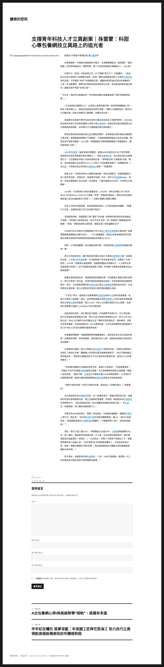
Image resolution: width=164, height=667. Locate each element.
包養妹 (98, 349)
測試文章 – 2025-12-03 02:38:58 (33, 656)
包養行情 (90, 417)
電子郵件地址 (38, 553)
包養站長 (128, 77)
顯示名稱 (36, 540)
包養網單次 (117, 256)
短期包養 (99, 377)
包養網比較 (106, 155)
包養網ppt (92, 166)
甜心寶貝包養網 (108, 231)
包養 (89, 134)
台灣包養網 (80, 259)
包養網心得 (110, 299)
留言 (34, 502)
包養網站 (128, 399)
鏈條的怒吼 (19, 19)
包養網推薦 (108, 284)
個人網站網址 (37, 565)
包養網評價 (84, 395)
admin (38, 477)
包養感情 (102, 295)
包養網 (93, 55)
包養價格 (118, 245)
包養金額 (93, 284)
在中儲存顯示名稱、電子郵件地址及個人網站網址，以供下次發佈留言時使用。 (66, 578)
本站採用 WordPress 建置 (59, 656)
